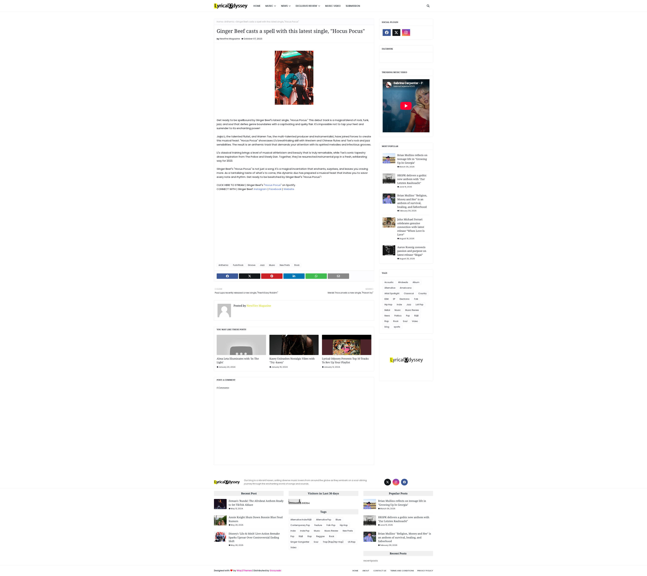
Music (272, 265)
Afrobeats (403, 282)
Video (415, 321)
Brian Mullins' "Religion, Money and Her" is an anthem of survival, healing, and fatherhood (412, 201)
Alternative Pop (323, 519)
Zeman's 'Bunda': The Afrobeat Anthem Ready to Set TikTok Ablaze (256, 502)
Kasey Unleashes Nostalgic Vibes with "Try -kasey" (292, 360)
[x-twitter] (396, 32)
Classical (409, 293)
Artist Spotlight (391, 293)
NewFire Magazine (230, 38)
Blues (338, 519)
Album (416, 282)
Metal (387, 310)
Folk (416, 299)
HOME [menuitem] (256, 6)
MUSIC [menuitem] (269, 6)
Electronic (405, 299)
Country (422, 293)
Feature (318, 525)
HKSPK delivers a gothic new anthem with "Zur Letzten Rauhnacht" (411, 179)
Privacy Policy (425, 570)
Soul (405, 321)
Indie (399, 304)
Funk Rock (238, 265)
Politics (398, 315)
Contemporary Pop (300, 525)
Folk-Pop (331, 525)
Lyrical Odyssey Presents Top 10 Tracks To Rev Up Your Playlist (345, 360)
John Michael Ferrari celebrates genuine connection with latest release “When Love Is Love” (411, 227)
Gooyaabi (275, 570)
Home (220, 21)
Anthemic (229, 21)
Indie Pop (304, 530)
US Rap (351, 541)
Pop (408, 315)
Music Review (412, 310)
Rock (296, 265)
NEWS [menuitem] (284, 6)
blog (386, 326)
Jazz (262, 265)
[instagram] (406, 32)
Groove (251, 265)
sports (397, 326)
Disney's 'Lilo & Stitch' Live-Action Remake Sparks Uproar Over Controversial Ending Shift (254, 537)
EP (394, 299)
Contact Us (379, 570)
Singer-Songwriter (299, 541)
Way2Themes (244, 570)
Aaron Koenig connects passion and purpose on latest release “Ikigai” (411, 250)
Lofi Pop (419, 304)
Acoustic (389, 282)
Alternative (389, 287)
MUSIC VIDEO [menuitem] (333, 6)
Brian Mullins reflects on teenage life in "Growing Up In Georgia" (412, 158)
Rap (386, 321)
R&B (416, 315)
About (365, 570)
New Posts (285, 265)
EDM (386, 299)
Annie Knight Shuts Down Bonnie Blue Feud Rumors (256, 519)
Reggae (320, 536)
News (387, 315)
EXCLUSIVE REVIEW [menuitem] (306, 6)
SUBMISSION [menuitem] (353, 6)
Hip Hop (388, 304)
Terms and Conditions (402, 570)
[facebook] (387, 32)
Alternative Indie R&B (301, 519)
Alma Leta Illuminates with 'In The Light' (238, 360)
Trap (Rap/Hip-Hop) (333, 541)
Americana (405, 287)
